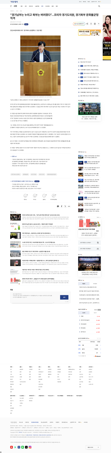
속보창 (88, 1)
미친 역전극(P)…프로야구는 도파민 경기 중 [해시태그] (36, 233)
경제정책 (49, 369)
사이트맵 (85, 422)
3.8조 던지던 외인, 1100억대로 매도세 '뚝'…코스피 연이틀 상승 (38, 242)
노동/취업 (37, 6)
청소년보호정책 (44, 422)
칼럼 (89, 381)
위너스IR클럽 (60, 395)
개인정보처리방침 (34, 422)
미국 (58, 374)
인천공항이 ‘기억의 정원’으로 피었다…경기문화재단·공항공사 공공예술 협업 (29, 163)
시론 (89, 374)
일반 (57, 6)
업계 (30, 371)
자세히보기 (37, 181)
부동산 (30, 366)
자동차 (40, 374)
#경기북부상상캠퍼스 (15, 174)
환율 (11, 386)
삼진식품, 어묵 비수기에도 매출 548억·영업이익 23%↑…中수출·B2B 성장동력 (91, 175)
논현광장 (90, 371)
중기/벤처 (40, 386)
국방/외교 (70, 374)
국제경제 (59, 369)
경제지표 (49, 371)
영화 (11, 403)
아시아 (58, 379)
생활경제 (49, 374)
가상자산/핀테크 (23, 381)
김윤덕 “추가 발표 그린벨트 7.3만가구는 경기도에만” (94, 77)
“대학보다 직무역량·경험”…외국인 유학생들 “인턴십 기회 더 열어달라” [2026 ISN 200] (91, 211)
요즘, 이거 (21, 400)
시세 (11, 374)
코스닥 (95, 312)
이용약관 (27, 422)
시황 (11, 371)
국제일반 (59, 371)
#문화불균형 (25, 174)
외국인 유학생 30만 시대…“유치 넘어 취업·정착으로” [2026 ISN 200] (41, 215)
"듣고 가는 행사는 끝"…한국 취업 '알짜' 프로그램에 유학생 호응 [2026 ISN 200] (91, 181)
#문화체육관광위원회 (51, 174)
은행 (20, 371)
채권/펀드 (12, 384)
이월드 (82, 316)
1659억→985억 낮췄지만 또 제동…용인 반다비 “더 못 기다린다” (26, 188)
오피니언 (90, 366)
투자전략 (95, 283)
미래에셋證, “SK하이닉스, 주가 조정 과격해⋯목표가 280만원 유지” (95, 92)
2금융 (21, 376)
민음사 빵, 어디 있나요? (85, 62)
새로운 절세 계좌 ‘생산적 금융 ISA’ (19, 165)
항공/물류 (40, 379)
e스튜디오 (31, 398)
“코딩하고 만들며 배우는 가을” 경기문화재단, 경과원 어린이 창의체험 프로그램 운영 (31, 159)
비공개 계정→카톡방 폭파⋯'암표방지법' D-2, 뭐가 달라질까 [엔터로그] (40, 260)
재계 (39, 369)
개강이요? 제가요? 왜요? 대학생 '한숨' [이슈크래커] (35, 269)
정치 (69, 366)
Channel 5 (50, 395)
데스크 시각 (91, 376)
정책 (30, 374)
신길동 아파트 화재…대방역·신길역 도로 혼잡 (92, 66)
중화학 (40, 376)
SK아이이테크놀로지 (85, 320)
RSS (99, 1)
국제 (58, 366)
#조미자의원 (33, 174)
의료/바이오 (41, 384)
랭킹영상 (30, 400)
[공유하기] (87, 24)
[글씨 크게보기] (98, 24)
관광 (11, 398)
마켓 (11, 366)
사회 (15, 6)
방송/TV (12, 400)
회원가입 (84, 1)
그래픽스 (21, 403)
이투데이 (12, 11)
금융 (20, 366)
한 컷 (21, 405)
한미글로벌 (83, 328)
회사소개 (21, 422)
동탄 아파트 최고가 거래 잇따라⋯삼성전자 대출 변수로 (36, 251)
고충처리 (51, 422)
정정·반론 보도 (65, 422)
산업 (39, 366)
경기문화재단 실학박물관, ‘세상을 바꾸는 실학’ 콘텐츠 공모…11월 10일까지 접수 (29, 161)
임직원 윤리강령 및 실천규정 (44, 435)
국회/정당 (70, 371)
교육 (26, 6)
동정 (53, 6)
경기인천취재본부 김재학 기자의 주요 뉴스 (23, 181)
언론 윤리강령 (29, 435)
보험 (20, 374)
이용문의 (57, 422)
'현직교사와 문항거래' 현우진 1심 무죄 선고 (92, 81)
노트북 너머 (91, 384)
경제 (49, 366)
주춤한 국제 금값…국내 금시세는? (88, 84)
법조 (22, 6)
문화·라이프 (12, 395)
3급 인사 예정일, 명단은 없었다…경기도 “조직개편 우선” (24, 186)
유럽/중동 (59, 381)
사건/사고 (31, 6)
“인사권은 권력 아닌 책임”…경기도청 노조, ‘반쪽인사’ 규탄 (25, 184)
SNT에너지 (83, 331)
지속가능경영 (79, 395)
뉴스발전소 (22, 395)
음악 (11, 405)
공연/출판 (12, 408)
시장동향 (30, 369)
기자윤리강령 (35, 435)
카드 (20, 379)
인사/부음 (47, 6)
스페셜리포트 (41, 395)
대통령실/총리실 (71, 369)
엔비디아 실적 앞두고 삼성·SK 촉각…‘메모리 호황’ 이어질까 (37, 224)
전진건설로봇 (83, 324)
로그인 (80, 1)
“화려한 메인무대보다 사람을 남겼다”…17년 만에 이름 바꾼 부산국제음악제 (92, 193)
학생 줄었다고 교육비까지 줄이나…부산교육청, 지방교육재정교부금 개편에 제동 (92, 187)
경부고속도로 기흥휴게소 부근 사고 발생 (91, 73)
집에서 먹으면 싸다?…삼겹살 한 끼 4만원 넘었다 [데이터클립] (38, 279)
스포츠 (11, 410)
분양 (30, 376)
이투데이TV (31, 395)
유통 (39, 381)
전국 (42, 6)
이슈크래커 (22, 398)
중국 (58, 376)
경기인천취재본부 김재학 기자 (17, 24)
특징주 (83, 283)
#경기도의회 (41, 174)
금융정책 (21, 369)
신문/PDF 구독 (94, 1)
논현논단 (90, 369)
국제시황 (12, 389)
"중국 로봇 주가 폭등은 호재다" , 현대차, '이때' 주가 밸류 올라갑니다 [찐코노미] (89, 119)
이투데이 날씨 (69, 395)
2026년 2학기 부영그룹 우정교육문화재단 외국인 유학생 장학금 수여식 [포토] (89, 274)
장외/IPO (12, 376)
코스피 (83, 312)
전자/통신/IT (41, 371)
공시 (11, 369)
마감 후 (90, 379)
